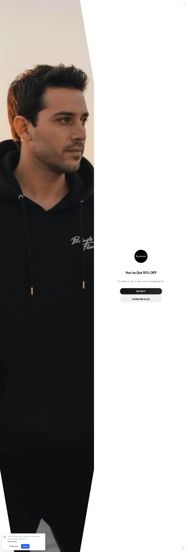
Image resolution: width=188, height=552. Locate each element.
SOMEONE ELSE (141, 299)
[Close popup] (184, 4)
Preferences (13, 546)
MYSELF (141, 291)
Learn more (12, 541)
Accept (25, 546)
